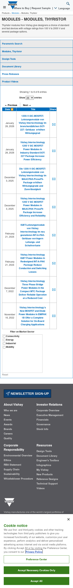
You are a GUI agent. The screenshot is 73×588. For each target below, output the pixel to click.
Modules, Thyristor (12, 51)
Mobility (10, 347)
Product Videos (10, 81)
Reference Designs (47, 479)
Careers (8, 433)
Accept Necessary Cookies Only (36, 570)
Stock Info (42, 429)
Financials (42, 419)
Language (64, 8)
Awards (8, 424)
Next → (27, 105)
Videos (40, 488)
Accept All (36, 581)
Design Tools (9, 59)
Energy (10, 339)
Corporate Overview (47, 410)
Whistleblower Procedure (18, 478)
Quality (8, 438)
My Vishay (42, 469)
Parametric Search (12, 43)
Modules (15, 13)
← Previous (11, 105)
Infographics (43, 465)
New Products (44, 474)
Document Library (11, 66)
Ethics (7, 460)
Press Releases (10, 74)
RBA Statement (12, 464)
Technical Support (47, 483)
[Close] (68, 519)
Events (8, 419)
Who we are (10, 410)
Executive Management (49, 415)
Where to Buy (22, 8)
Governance (43, 424)
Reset (5, 374)
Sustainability (12, 474)
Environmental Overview (18, 455)
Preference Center (36, 559)
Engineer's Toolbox (47, 460)
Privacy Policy (34, 551)
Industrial (11, 343)
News (7, 415)
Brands (8, 429)
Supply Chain (11, 469)
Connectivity (12, 336)
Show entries (30, 97)
